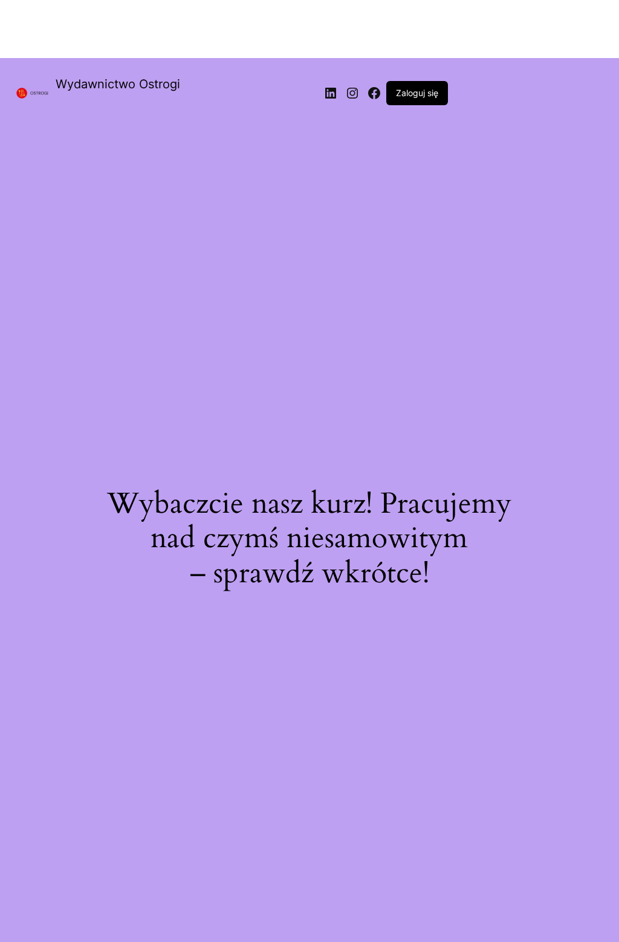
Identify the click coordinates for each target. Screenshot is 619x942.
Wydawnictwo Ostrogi (118, 84)
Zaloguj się (417, 93)
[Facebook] (374, 93)
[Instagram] (352, 93)
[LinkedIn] (330, 93)
